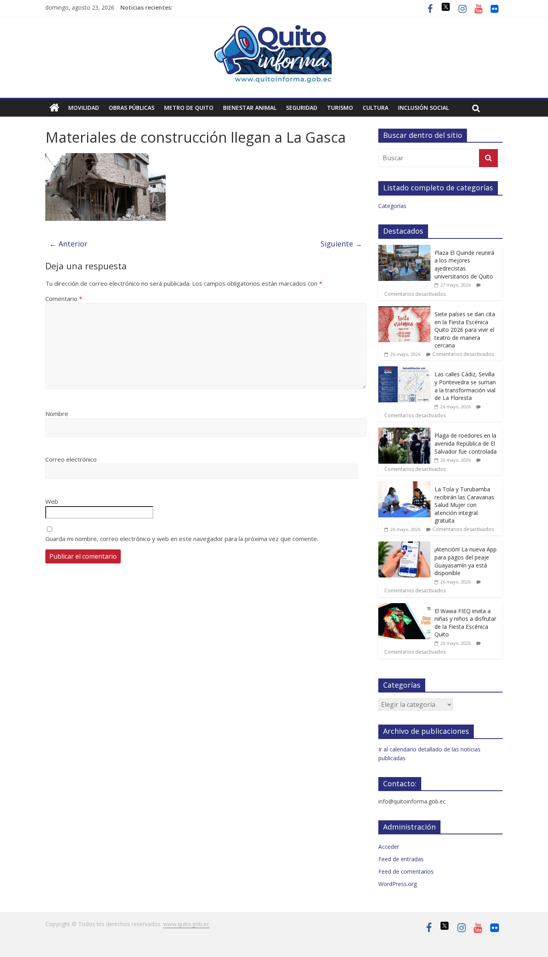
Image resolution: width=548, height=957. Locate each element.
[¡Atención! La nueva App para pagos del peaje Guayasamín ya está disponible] (404, 545)
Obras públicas (131, 107)
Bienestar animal (249, 107)
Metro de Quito (188, 107)
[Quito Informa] (274, 28)
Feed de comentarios (406, 871)
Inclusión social (423, 107)
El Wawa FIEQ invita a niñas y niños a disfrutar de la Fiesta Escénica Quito (465, 622)
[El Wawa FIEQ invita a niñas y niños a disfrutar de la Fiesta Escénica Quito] (404, 607)
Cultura (375, 107)
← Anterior (68, 243)
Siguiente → (341, 243)
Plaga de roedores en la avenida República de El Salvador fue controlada (465, 443)
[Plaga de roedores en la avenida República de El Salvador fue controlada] (404, 432)
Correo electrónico (71, 459)
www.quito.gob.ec (186, 924)
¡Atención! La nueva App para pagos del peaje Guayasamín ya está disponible (465, 561)
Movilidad (83, 107)
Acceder (388, 846)
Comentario (63, 299)
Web (51, 501)
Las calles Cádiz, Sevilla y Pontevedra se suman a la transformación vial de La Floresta (465, 386)
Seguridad (301, 107)
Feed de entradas (401, 859)
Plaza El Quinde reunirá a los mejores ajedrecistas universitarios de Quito (464, 264)
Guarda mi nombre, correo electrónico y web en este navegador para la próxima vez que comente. (181, 539)
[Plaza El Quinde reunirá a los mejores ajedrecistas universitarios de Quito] (404, 249)
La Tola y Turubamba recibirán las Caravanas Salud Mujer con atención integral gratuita (464, 504)
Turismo (340, 107)
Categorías (392, 206)
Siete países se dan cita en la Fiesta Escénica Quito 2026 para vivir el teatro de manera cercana (464, 329)
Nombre (56, 414)
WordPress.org (397, 884)
